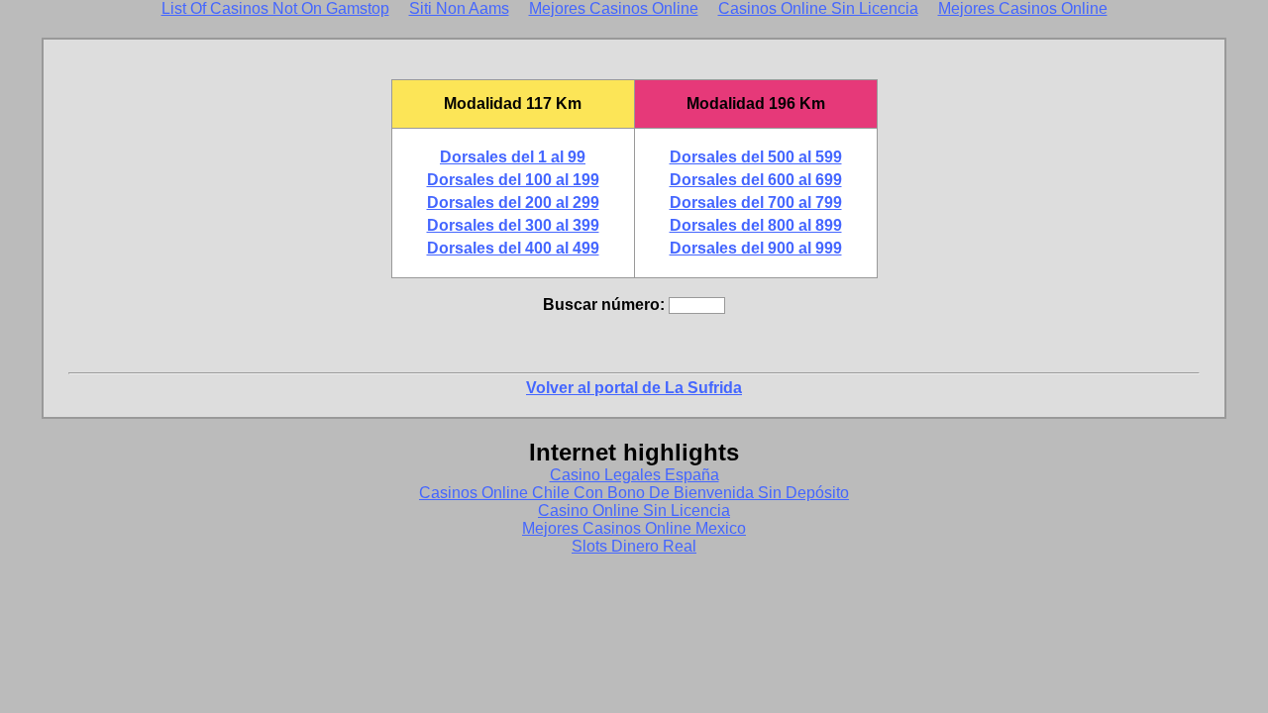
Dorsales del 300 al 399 (513, 225)
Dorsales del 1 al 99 (512, 157)
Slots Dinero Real (634, 546)
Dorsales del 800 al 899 (756, 225)
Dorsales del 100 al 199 (513, 179)
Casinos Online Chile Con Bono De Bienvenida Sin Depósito (634, 492)
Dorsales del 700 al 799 (756, 202)
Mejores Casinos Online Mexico (634, 528)
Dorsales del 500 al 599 (756, 157)
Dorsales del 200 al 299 (513, 202)
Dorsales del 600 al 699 (756, 179)
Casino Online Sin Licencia (634, 510)
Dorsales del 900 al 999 (756, 248)
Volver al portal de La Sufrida (634, 387)
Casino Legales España (634, 474)
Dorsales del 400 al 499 (513, 248)
